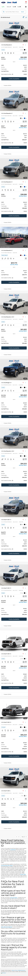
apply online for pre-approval (6, 926)
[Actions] (25, 45)
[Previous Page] (17, 837)
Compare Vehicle (7, 85)
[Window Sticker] (26, 53)
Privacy (16, 970)
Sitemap (13, 970)
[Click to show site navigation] (26, 7)
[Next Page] (19, 837)
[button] (3, 7)
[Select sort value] (26, 17)
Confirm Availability (14, 78)
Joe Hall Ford (13, 849)
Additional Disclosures (21, 970)
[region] (14, 69)
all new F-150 (23, 874)
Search (22, 11)
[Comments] (24, 53)
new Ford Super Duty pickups (7, 865)
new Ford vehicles (13, 897)
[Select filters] (23, 17)
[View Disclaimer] (14, 53)
